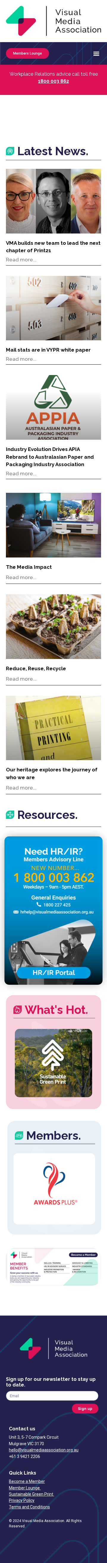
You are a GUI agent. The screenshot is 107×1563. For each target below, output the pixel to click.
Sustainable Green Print (31, 1494)
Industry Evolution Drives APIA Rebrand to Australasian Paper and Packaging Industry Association (50, 456)
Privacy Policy (21, 1500)
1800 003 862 (53, 81)
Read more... (21, 260)
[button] (96, 53)
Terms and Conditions (29, 1507)
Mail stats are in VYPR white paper (48, 350)
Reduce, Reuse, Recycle (36, 668)
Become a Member (27, 1481)
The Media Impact (29, 567)
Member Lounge (25, 1488)
